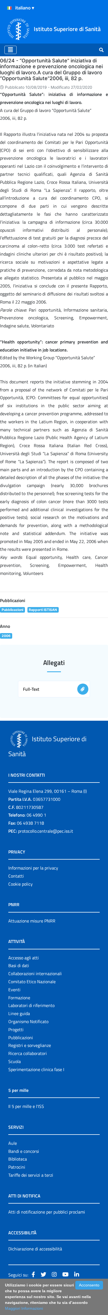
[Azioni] (9, 8)
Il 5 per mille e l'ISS (26, 1106)
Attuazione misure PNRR (31, 921)
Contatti (16, 876)
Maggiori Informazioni (24, 1308)
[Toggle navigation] (10, 50)
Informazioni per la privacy (33, 868)
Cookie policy (20, 884)
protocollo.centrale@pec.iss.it (45, 831)
